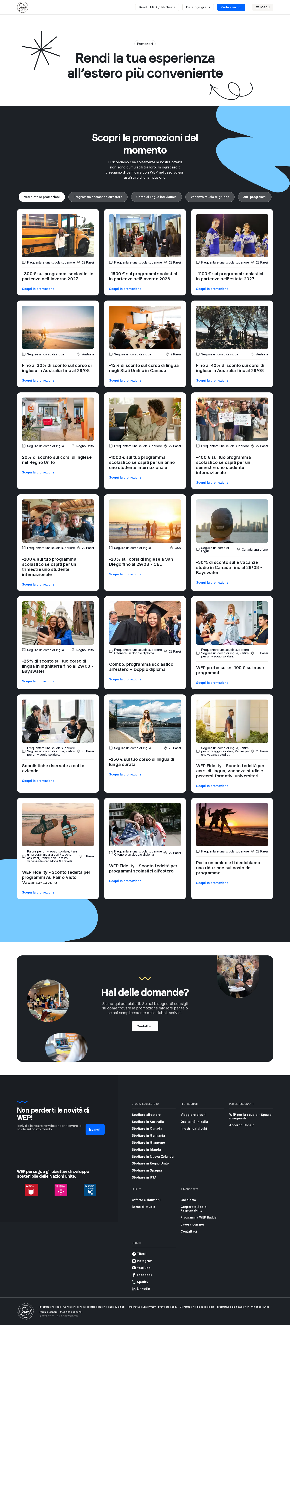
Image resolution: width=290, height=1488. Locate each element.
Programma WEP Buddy (199, 1217)
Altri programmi (254, 197)
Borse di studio (143, 1207)
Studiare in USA (144, 1177)
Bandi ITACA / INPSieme (157, 7)
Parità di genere (48, 1312)
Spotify (142, 1282)
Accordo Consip (241, 1125)
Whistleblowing (260, 1307)
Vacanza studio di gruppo (210, 197)
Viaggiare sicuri (193, 1114)
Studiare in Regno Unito (150, 1163)
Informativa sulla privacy (142, 1307)
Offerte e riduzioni (146, 1200)
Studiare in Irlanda (146, 1149)
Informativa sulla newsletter (233, 1307)
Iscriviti (95, 1129)
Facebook (144, 1275)
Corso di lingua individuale (156, 197)
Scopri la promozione (38, 288)
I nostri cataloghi (194, 1128)
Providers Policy (167, 1307)
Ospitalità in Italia (194, 1121)
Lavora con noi (192, 1224)
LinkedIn (143, 1288)
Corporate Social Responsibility (194, 1208)
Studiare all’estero (146, 1114)
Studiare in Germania (148, 1135)
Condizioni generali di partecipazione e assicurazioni (94, 1307)
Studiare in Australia (148, 1121)
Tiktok (142, 1254)
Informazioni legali (50, 1307)
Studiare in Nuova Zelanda (153, 1156)
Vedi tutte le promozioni (42, 197)
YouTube (144, 1268)
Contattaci (145, 1026)
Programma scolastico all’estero (98, 197)
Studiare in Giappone (148, 1142)
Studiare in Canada (147, 1128)
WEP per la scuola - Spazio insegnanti (250, 1116)
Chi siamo (188, 1200)
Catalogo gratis (198, 7)
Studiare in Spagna (147, 1170)
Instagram (145, 1261)
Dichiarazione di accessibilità (197, 1307)
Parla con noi (231, 7)
